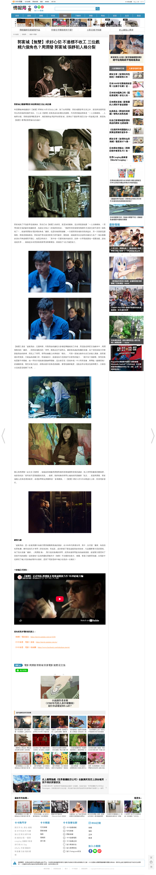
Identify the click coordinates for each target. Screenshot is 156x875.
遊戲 (41, 15)
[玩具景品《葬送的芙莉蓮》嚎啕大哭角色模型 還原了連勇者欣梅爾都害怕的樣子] (126, 112)
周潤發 (32, 665)
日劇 (23, 851)
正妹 (90, 834)
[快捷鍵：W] (151, 862)
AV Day (24, 844)
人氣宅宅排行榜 (135, 68)
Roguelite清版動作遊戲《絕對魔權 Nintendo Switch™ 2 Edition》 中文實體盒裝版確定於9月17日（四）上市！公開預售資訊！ (126, 365)
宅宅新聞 (27, 2)
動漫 (139, 15)
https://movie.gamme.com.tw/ (46, 642)
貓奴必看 (21, 837)
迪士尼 (17, 834)
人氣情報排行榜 (117, 68)
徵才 (66, 868)
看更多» (137, 797)
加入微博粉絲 (71, 848)
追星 (115, 15)
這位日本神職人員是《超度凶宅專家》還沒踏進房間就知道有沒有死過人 (96, 815)
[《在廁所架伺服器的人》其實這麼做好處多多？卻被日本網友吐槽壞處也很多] (126, 130)
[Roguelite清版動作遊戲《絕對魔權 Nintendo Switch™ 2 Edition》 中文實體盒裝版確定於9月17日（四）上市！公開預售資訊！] (126, 359)
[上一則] (3, 435)
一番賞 (28, 837)
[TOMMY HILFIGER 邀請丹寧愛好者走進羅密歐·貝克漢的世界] (126, 300)
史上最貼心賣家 (126, 29)
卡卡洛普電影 (71, 837)
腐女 (26, 827)
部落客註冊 (57, 868)
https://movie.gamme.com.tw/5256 (43, 637)
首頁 (17, 15)
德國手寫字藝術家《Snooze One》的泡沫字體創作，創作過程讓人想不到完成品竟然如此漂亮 (59, 815)
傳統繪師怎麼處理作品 (30, 29)
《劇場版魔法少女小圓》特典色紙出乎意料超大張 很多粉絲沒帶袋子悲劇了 (23, 815)
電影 (41, 2)
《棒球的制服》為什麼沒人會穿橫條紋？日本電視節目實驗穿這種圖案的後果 (41, 815)
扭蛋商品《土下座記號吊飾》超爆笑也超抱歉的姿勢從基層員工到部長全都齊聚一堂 (78, 815)
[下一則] (152, 435)
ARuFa (17, 848)
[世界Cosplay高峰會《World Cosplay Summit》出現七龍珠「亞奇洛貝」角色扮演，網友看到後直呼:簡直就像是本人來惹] (126, 158)
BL (22, 827)
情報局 (47, 2)
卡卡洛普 (16, 34)
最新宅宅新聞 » (21, 797)
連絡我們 (84, 868)
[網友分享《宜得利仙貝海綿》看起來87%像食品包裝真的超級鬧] (126, 140)
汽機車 (78, 15)
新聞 (90, 827)
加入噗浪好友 (71, 844)
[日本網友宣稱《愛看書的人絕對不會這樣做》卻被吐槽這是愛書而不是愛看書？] (126, 103)
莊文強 (61, 665)
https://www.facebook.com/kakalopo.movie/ (54, 647)
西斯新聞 (35, 2)
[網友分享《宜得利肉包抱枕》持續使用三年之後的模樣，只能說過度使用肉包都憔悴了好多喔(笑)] (126, 75)
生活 (127, 15)
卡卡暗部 (75, 868)
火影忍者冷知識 (94, 29)
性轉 (29, 830)
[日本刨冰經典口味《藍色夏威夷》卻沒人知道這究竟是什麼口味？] (126, 94)
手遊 (23, 848)
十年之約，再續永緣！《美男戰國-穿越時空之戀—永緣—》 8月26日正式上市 (126, 249)
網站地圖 (47, 868)
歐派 (23, 834)
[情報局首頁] (22, 9)
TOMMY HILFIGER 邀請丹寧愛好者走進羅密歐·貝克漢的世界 (126, 308)
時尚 (103, 15)
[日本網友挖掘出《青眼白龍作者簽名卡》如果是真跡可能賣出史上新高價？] (126, 149)
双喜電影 (48, 665)
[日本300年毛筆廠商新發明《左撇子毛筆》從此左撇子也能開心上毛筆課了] (126, 84)
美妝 (91, 15)
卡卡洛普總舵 (71, 827)
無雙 (55, 665)
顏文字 (17, 827)
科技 (53, 15)
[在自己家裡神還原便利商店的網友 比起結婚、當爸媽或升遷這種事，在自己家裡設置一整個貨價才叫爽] (126, 121)
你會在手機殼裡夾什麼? (62, 29)
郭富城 (40, 665)
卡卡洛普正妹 (71, 841)
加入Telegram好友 (73, 851)
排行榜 (53, 2)
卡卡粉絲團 (128, 2)
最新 (29, 15)
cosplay (18, 841)
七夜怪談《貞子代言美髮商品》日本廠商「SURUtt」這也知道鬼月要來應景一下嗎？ (132, 815)
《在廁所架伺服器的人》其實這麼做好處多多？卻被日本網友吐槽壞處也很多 (114, 815)
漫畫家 (25, 841)
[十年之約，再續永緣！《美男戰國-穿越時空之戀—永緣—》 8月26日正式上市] (126, 241)
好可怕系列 (22, 830)
